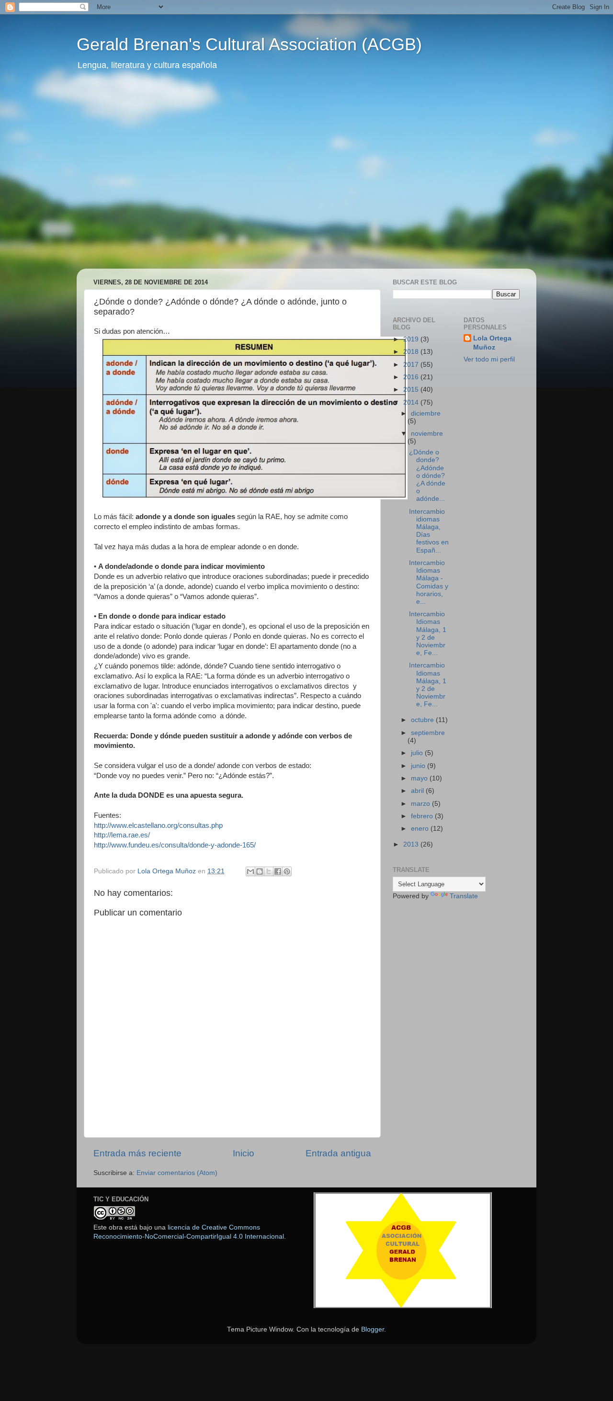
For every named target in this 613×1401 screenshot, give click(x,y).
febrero (423, 816)
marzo (421, 803)
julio (418, 753)
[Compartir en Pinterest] (287, 871)
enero (421, 828)
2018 (411, 351)
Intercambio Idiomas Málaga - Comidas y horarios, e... (428, 582)
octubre (423, 719)
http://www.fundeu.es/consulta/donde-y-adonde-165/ (175, 845)
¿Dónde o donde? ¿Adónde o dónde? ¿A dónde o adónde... (427, 475)
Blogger (372, 1329)
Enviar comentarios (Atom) (176, 1172)
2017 (411, 364)
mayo (420, 778)
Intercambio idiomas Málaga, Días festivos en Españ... (429, 531)
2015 (411, 389)
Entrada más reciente (137, 1153)
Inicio (243, 1153)
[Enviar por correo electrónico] (250, 871)
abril (418, 790)
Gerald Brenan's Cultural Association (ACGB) (249, 44)
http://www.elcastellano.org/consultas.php (159, 825)
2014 (411, 402)
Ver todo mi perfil (489, 359)
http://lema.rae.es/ (122, 835)
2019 (411, 339)
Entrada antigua (338, 1153)
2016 (411, 377)
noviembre (427, 433)
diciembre (426, 413)
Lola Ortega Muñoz (492, 343)
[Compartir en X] (268, 871)
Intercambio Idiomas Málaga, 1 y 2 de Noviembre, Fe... (427, 633)
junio (419, 765)
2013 (411, 844)
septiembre (428, 732)
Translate (464, 896)
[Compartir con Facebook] (278, 871)
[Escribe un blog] (259, 871)
